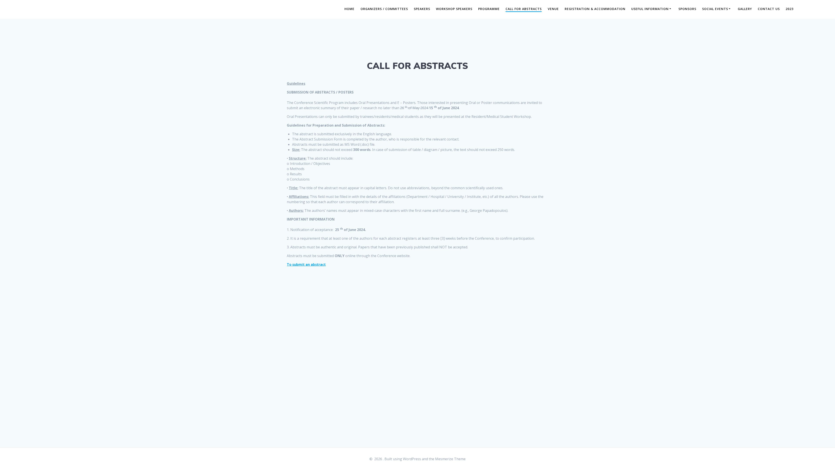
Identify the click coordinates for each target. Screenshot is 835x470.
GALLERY (745, 9)
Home (349, 9)
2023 (789, 9)
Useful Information (650, 9)
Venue (553, 9)
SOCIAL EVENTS (715, 9)
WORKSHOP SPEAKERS (454, 9)
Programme (489, 9)
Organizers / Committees (384, 9)
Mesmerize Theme (450, 459)
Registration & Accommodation (595, 9)
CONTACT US (769, 9)
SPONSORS (687, 9)
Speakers (422, 9)
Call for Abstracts (524, 9)
